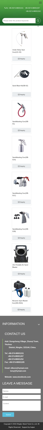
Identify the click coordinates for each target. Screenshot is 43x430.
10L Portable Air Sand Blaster (20, 266)
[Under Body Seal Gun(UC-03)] (21, 38)
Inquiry (22, 59)
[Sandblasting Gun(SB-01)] (21, 110)
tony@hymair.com (18, 371)
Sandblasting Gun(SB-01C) (20, 194)
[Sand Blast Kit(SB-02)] (21, 74)
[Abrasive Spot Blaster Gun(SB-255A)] (21, 289)
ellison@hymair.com (19, 368)
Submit (8, 415)
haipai (32, 427)
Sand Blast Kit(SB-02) (20, 86)
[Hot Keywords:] (38, 20)
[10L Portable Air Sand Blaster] (21, 258)
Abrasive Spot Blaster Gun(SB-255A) (20, 302)
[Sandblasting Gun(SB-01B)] (21, 217)
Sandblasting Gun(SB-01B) (20, 230)
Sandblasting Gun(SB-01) (20, 123)
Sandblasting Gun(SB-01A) (20, 158)
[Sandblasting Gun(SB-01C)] (21, 181)
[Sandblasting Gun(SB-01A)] (21, 146)
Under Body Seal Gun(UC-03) (18, 51)
